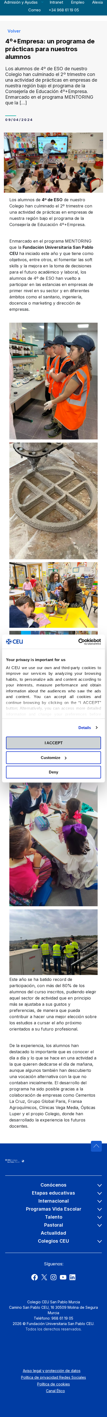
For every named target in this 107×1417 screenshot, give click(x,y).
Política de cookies (53, 1384)
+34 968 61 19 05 (64, 9)
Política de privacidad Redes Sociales (53, 1377)
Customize (50, 757)
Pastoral (53, 1225)
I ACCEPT (54, 743)
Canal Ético (55, 1391)
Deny (53, 772)
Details (84, 727)
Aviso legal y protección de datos (52, 1370)
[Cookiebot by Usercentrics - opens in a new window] (78, 641)
